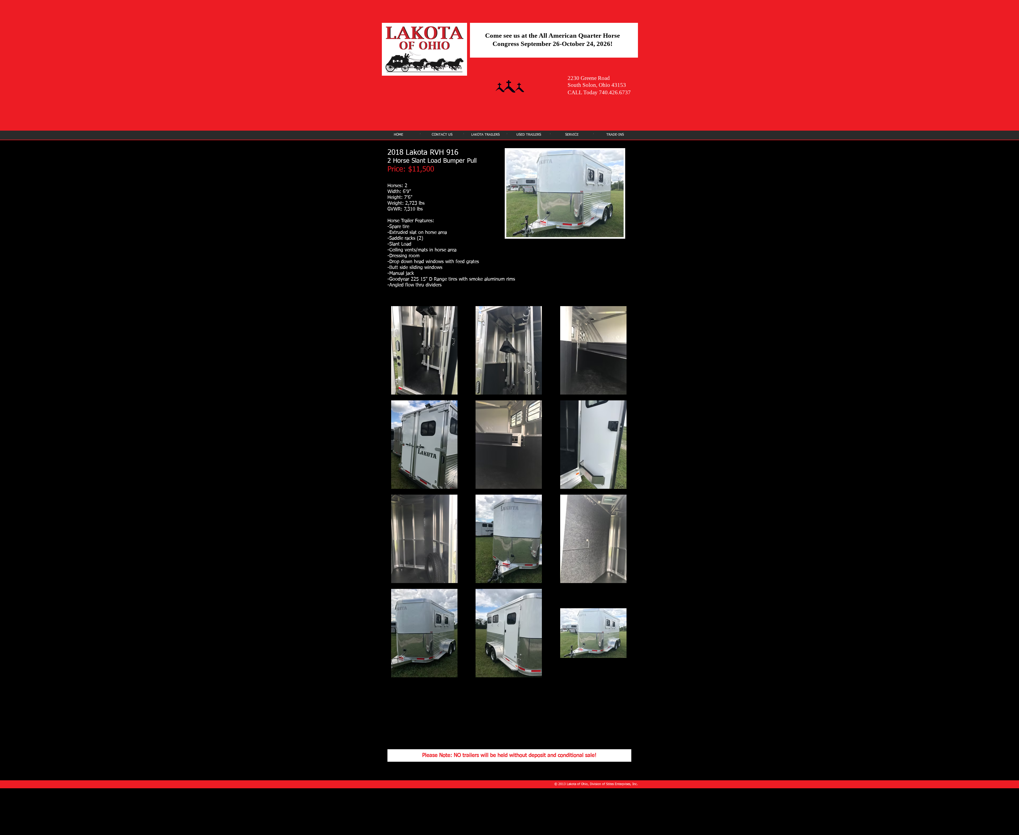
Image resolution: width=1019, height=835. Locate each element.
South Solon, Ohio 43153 (597, 85)
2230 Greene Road (589, 78)
